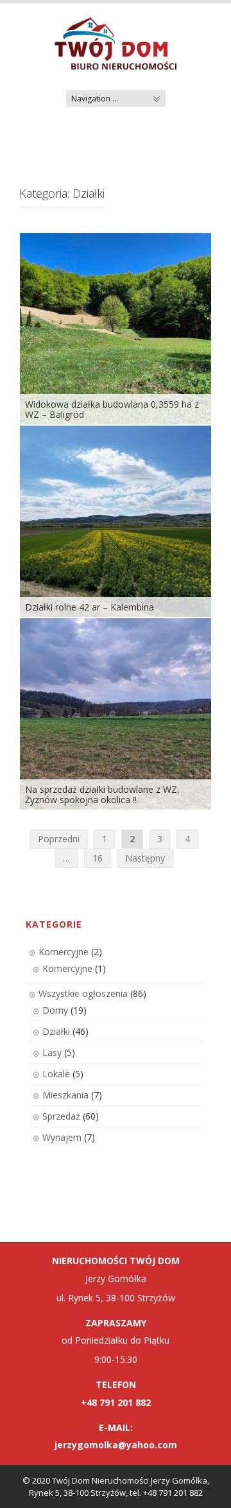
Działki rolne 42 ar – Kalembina (89, 607)
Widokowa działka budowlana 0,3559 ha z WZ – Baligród (112, 409)
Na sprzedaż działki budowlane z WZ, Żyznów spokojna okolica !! (102, 794)
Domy (55, 1010)
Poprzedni (59, 839)
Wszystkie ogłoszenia (83, 993)
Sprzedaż (61, 1116)
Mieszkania (65, 1095)
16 (97, 858)
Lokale (56, 1074)
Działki (56, 1031)
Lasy (52, 1052)
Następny (145, 858)
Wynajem (61, 1137)
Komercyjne (63, 952)
